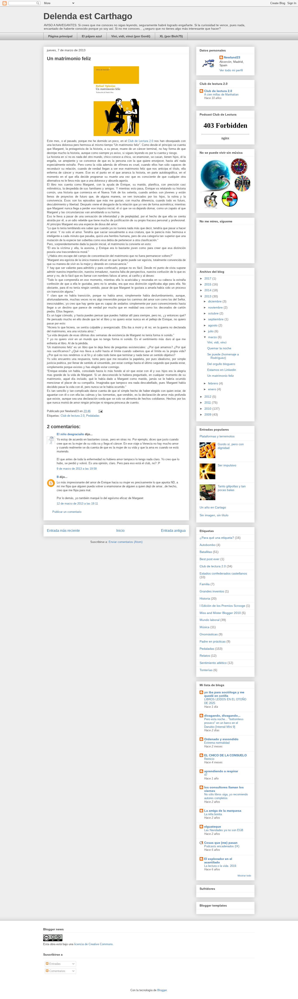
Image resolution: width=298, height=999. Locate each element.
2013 (208, 296)
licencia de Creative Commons (93, 944)
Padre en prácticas (213, 641)
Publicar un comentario (66, 511)
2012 (208, 396)
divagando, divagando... (222, 715)
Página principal (60, 36)
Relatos (205, 655)
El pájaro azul (92, 36)
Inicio (120, 530)
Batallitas (206, 552)
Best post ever (209, 559)
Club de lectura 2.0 (72, 415)
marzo (213, 337)
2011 (208, 402)
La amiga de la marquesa (222, 810)
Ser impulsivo (227, 465)
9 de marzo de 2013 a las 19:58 (77, 468)
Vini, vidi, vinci (216, 342)
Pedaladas (92, 415)
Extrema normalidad (216, 742)
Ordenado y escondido (221, 739)
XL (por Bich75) (171, 36)
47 (205, 774)
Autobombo (208, 545)
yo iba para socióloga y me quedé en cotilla (224, 693)
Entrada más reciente (63, 530)
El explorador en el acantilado (218, 860)
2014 (208, 290)
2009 (208, 414)
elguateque (212, 826)
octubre (213, 313)
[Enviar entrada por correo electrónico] (100, 411)
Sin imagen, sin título (214, 515)
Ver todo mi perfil (231, 70)
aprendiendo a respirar (221, 771)
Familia (205, 584)
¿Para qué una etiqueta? (217, 537)
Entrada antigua (173, 530)
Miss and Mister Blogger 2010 (220, 613)
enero (212, 389)
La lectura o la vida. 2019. (220, 866)
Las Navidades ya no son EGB (223, 830)
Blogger (162, 990)
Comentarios (56, 971)
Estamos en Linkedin (221, 370)
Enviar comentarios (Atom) (125, 542)
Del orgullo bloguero (221, 364)
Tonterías (206, 670)
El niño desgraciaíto (70, 434)
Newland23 (232, 57)
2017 (208, 278)
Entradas (54, 963)
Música (204, 627)
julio (211, 331)
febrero (213, 383)
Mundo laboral (209, 620)
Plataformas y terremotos (217, 436)
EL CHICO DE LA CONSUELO (225, 755)
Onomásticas (209, 634)
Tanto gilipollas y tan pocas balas (232, 488)
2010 (208, 408)
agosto (213, 325)
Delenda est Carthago (87, 16)
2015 (208, 284)
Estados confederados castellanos (223, 573)
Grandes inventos (212, 591)
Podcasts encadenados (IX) (221, 846)
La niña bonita (213, 814)
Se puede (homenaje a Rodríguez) (223, 356)
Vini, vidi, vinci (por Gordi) (130, 36)
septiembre (216, 319)
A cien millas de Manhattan (221, 94)
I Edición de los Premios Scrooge (222, 605)
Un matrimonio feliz (220, 375)
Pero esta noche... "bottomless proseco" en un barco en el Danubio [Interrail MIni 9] (223, 723)
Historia (205, 598)
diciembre (215, 301)
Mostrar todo (244, 875)
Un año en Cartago (213, 507)
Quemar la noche (219, 348)
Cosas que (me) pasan (221, 842)
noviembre (216, 307)
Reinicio (209, 758)
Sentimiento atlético (213, 663)
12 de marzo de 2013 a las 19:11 (77, 503)
